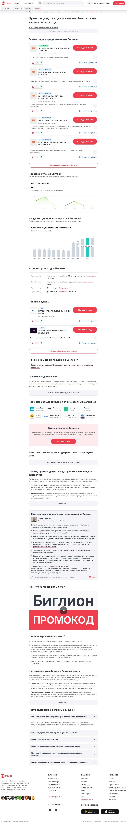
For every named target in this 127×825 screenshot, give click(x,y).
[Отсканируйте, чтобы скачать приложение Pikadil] (90, 811)
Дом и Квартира (53, 782)
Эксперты (112, 797)
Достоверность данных (117, 788)
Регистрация (99, 3)
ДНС (82, 797)
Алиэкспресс (85, 779)
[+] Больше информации (88, 62)
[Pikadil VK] (50, 810)
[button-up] (33, 62)
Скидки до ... (91, 276)
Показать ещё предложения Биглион (63, 165)
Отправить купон (63, 441)
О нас (111, 779)
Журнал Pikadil (114, 785)
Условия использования (92, 821)
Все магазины (86, 799)
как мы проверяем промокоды (58, 566)
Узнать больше (96, 12)
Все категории (53, 797)
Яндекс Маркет (86, 788)
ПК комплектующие (54, 788)
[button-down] (41, 62)
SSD (49, 794)
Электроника (52, 779)
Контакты (112, 799)
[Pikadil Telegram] (56, 810)
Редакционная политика (117, 791)
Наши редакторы (39, 531)
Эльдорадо (85, 785)
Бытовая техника (54, 785)
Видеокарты (52, 791)
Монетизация (113, 794)
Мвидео (84, 782)
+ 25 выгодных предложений (43, 27)
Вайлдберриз (86, 794)
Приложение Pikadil (89, 805)
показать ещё (73, 176)
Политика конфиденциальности (114, 821)
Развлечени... (64, 292)
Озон (83, 791)
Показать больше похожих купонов (64, 351)
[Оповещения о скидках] (89, 3)
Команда (112, 782)
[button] (40, 3)
